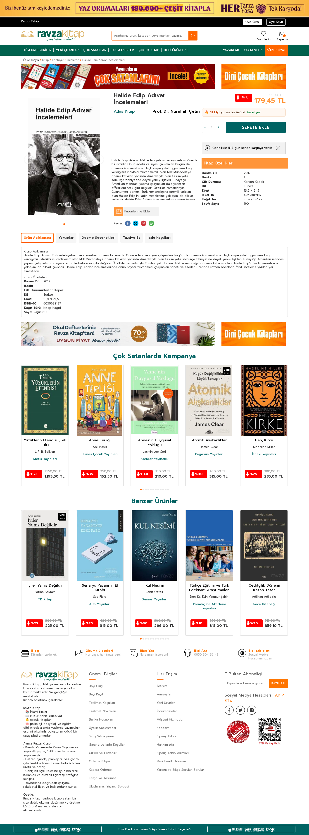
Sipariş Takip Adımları (173, 753)
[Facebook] (229, 710)
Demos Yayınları (154, 599)
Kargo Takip (30, 21)
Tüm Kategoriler (37, 50)
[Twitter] (240, 710)
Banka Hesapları (101, 719)
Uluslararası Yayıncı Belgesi (109, 786)
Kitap (45, 60)
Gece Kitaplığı (264, 604)
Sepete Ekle (255, 127)
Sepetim (163, 728)
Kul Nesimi (154, 585)
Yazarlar (231, 50)
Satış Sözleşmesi (101, 736)
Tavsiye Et (131, 237)
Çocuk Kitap (148, 50)
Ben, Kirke (264, 440)
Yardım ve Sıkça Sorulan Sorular (180, 769)
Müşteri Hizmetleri (170, 719)
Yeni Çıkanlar (67, 50)
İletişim (162, 686)
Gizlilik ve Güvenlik (103, 753)
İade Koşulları (159, 237)
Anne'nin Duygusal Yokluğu (154, 442)
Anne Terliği (100, 440)
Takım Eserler (122, 50)
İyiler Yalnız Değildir (45, 585)
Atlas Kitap (124, 111)
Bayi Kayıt (96, 694)
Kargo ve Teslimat (102, 778)
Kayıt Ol (278, 683)
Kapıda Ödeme (100, 769)
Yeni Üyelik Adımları (171, 761)
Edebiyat (58, 60)
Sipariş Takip (166, 736)
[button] (64, 224)
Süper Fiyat (276, 50)
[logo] (52, 36)
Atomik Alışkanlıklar (209, 440)
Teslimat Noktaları (102, 711)
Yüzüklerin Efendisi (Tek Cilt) (45, 442)
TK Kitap (45, 599)
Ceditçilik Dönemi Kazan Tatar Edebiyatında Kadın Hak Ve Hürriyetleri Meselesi (264, 588)
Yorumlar (66, 237)
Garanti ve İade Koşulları (107, 744)
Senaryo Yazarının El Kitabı (100, 588)
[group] (64, 156)
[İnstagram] (251, 710)
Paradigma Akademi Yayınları (209, 606)
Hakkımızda (165, 744)
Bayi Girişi (96, 686)
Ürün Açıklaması (37, 237)
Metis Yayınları (45, 459)
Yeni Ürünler (166, 702)
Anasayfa (33, 60)
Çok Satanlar (94, 50)
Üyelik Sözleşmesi (102, 728)
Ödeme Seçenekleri (98, 237)
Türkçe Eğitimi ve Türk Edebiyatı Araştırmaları (209, 588)
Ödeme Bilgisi (99, 761)
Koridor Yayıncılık (155, 459)
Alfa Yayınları (99, 604)
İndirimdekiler (167, 711)
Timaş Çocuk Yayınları (100, 454)
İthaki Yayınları (264, 454)
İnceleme (73, 60)
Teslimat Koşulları (102, 702)
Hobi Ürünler (175, 50)
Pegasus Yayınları (209, 454)
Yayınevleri (253, 50)
